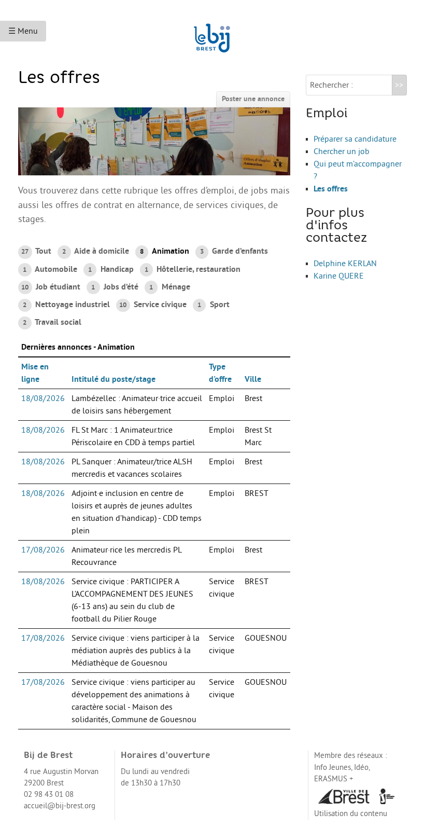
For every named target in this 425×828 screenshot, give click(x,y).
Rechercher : (331, 85)
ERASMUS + (333, 779)
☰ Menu (23, 31)
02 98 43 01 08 (49, 794)
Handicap (110, 269)
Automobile (50, 269)
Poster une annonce (253, 99)
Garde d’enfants (234, 251)
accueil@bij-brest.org (59, 806)
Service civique (153, 304)
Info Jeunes (332, 767)
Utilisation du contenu (350, 813)
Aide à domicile (95, 251)
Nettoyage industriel (66, 304)
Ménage (169, 287)
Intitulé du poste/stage (113, 379)
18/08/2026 (43, 398)
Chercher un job (342, 151)
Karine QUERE (339, 276)
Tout (36, 251)
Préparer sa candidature (355, 139)
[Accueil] (212, 33)
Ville (253, 379)
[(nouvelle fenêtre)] (343, 796)
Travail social (52, 322)
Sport (213, 304)
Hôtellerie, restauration (192, 269)
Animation (164, 251)
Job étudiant (50, 287)
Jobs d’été (114, 287)
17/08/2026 (43, 550)
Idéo (361, 767)
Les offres (331, 189)
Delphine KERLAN (345, 263)
